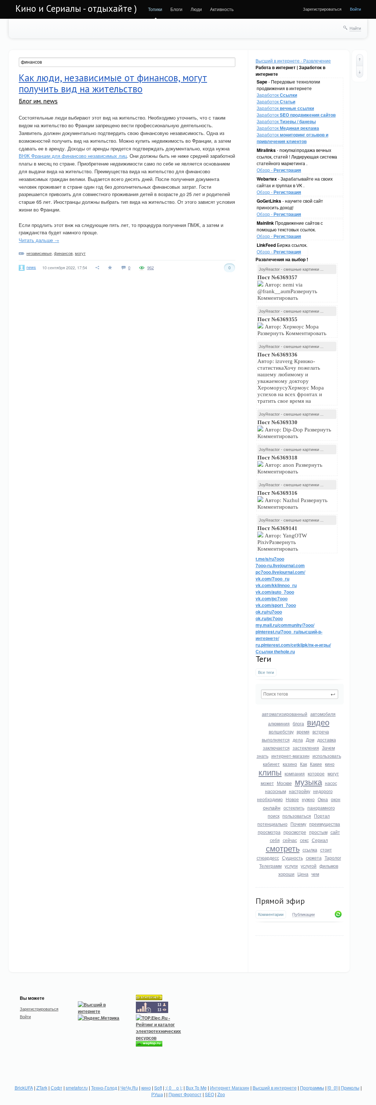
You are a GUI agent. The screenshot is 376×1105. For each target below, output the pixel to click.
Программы (312, 1087)
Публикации (303, 914)
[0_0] (332, 1087)
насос (331, 783)
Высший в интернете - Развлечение (293, 60)
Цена (302, 874)
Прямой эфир (280, 901)
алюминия (279, 723)
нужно (308, 799)
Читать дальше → (39, 240)
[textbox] (299, 694)
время (303, 731)
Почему (298, 824)
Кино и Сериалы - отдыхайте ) (76, 8)
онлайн (272, 807)
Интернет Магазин (229, 1087)
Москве (284, 783)
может (267, 783)
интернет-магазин (290, 756)
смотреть (283, 848)
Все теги (266, 672)
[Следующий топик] (359, 72)
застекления (306, 748)
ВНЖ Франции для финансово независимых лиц (73, 155)
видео (318, 722)
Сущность (292, 857)
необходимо (270, 799)
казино (290, 764)
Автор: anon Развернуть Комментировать (289, 465)
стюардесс (268, 857)
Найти (355, 28)
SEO (209, 1094)
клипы (270, 772)
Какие (316, 764)
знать (262, 756)
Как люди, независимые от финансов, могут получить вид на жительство (113, 83)
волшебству (281, 731)
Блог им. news (38, 101)
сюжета (314, 857)
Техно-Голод (104, 1087)
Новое (292, 799)
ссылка (310, 849)
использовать (326, 756)
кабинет (271, 764)
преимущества (324, 824)
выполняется (276, 739)
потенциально (272, 824)
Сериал (320, 840)
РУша (157, 1094)
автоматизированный (284, 714)
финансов (63, 253)
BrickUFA (24, 1087)
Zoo (221, 1094)
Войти (355, 9)
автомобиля (323, 714)
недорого (323, 791)
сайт (335, 832)
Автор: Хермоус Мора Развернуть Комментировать (292, 326)
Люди (196, 9)
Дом (310, 739)
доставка (326, 739)
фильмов (328, 866)
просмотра (269, 832)
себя (275, 840)
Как (303, 764)
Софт (56, 1087)
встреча (320, 731)
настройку (299, 791)
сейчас (290, 840)
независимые (39, 253)
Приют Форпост (185, 1094)
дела (298, 739)
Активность (222, 9)
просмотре (294, 832)
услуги (291, 866)
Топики (155, 9)
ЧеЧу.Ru (129, 1087)
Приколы (350, 1087)
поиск (273, 816)
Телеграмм (270, 866)
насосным (275, 791)
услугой (309, 866)
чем (315, 874)
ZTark (41, 1087)
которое (316, 773)
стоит (326, 849)
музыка (308, 781)
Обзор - (279, 170)
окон (335, 799)
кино (330, 764)
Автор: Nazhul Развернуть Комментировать (292, 500)
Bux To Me (196, 1087)
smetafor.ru (77, 1087)
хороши (286, 874)
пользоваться (296, 816)
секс (304, 840)
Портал (322, 816)
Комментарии (270, 914)
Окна (323, 799)
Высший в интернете (275, 1087)
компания (295, 773)
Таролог (333, 857)
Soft (158, 1087)
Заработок (277, 95)
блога (298, 723)
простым (318, 832)
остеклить (293, 807)
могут (333, 773)
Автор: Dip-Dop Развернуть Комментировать (294, 429)
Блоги (176, 9)
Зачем (328, 748)
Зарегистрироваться (322, 9)
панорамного (321, 807)
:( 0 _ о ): (173, 1087)
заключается (276, 748)
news (31, 267)
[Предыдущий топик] (359, 60)
